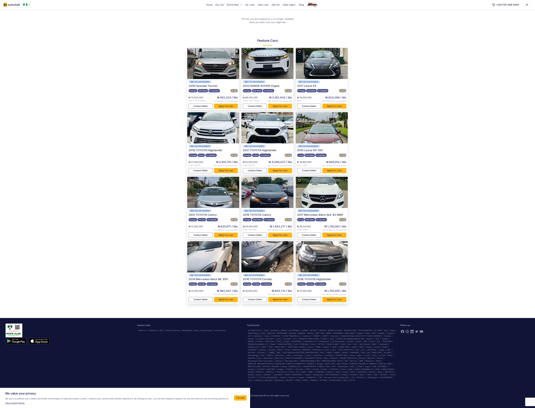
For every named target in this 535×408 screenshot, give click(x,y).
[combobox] (27, 4)
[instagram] (407, 331)
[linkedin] (412, 331)
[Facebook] (402, 331)
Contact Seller (200, 106)
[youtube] (421, 331)
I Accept (240, 398)
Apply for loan (226, 106)
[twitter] (416, 331)
